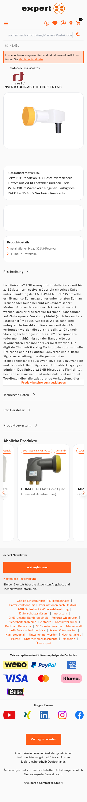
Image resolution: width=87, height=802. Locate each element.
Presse (15, 638)
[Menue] (5, 23)
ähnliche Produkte (31, 59)
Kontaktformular (66, 622)
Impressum (60, 613)
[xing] (27, 715)
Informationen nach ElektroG (58, 605)
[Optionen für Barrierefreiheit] (46, 23)
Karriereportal (15, 634)
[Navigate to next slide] (83, 492)
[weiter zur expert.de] (20, 791)
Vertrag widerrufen (64, 617)
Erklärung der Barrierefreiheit (28, 617)
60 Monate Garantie (49, 626)
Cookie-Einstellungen (31, 600)
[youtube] (9, 715)
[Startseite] (6, 45)
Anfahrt (45, 622)
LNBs (14, 45)
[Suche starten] (78, 35)
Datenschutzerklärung (33, 613)
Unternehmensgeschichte (40, 638)
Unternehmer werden (43, 634)
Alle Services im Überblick (28, 630)
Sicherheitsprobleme (22, 622)
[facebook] (79, 715)
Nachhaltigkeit (71, 634)
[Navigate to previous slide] (3, 492)
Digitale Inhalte (59, 600)
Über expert (43, 643)
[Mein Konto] (63, 23)
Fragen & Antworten (62, 630)
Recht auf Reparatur (18, 626)
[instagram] (62, 715)
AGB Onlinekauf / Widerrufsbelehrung (43, 609)
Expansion (68, 638)
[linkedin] (45, 715)
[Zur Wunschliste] (54, 23)
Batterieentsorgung (22, 605)
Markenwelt (74, 626)
